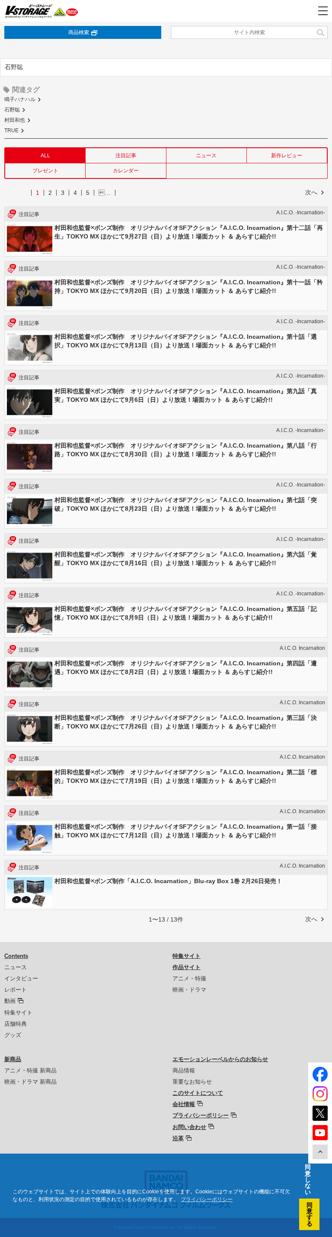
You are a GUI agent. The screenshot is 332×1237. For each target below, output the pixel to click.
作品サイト (186, 967)
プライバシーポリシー (200, 1115)
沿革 (178, 1138)
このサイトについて (197, 1093)
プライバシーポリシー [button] (207, 1199)
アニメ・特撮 (189, 978)
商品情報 (183, 1070)
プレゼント (45, 171)
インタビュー (21, 978)
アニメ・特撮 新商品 (30, 1070)
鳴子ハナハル (19, 99)
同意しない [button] (308, 1180)
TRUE (11, 130)
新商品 (12, 1059)
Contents (16, 956)
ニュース (206, 156)
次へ (311, 192)
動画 (10, 1001)
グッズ (12, 1035)
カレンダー (126, 171)
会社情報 (183, 1104)
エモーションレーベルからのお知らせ (220, 1059)
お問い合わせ (189, 1127)
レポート (15, 989)
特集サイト (18, 1012)
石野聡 (12, 110)
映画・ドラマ (189, 989)
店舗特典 (15, 1024)
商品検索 (78, 32)
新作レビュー (286, 156)
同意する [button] (309, 1214)
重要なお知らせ (192, 1081)
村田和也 (14, 120)
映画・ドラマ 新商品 (30, 1081)
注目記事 (125, 156)
